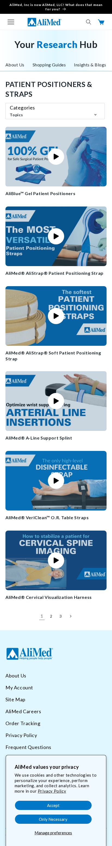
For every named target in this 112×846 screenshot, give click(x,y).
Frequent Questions (28, 747)
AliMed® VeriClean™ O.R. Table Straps (47, 517)
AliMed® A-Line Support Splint (38, 437)
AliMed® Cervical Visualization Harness (48, 597)
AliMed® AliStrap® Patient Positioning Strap (54, 273)
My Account (19, 687)
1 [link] (42, 615)
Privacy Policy (52, 791)
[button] (11, 22)
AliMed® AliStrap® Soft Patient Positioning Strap (53, 355)
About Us (14, 64)
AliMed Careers (23, 711)
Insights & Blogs (90, 64)
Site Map (15, 699)
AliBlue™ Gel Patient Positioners (40, 193)
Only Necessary (53, 819)
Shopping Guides (49, 64)
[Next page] (70, 616)
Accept (53, 805)
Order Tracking (22, 723)
